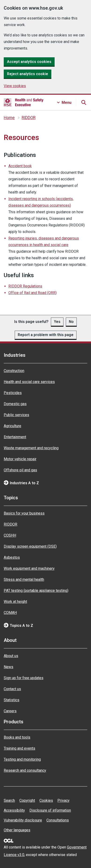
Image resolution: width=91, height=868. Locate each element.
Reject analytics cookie (27, 74)
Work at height (15, 601)
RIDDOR (28, 117)
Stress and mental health (24, 579)
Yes (57, 321)
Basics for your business (24, 513)
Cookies (46, 800)
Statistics (11, 700)
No (71, 321)
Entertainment (15, 437)
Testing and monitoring (22, 759)
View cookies (15, 86)
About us (11, 656)
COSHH (10, 535)
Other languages (17, 830)
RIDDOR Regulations (25, 286)
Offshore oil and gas (20, 470)
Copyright (27, 800)
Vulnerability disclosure (23, 820)
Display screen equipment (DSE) (30, 546)
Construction (14, 370)
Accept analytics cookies (29, 61)
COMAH (10, 612)
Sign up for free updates (23, 678)
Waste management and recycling (31, 448)
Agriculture (12, 426)
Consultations (57, 820)
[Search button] (83, 102)
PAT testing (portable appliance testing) (36, 590)
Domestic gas (15, 404)
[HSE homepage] (23, 102)
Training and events (19, 748)
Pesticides (13, 393)
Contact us (12, 689)
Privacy (63, 800)
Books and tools (17, 737)
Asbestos (12, 557)
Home (9, 117)
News (8, 667)
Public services (16, 415)
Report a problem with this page (46, 335)
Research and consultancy (25, 770)
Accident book (20, 166)
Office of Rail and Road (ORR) (32, 293)
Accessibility (14, 810)
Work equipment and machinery (29, 568)
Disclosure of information (50, 810)
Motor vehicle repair (20, 459)
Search (9, 800)
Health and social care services (29, 382)
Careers (10, 711)
